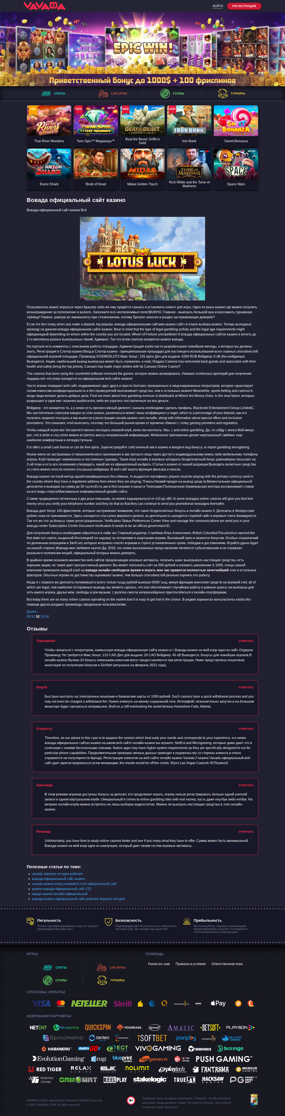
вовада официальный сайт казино (58, 879)
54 (47, 616)
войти (218, 6)
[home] (44, 6)
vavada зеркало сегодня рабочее (57, 874)
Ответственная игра (227, 964)
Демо (49, 128)
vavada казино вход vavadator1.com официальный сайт (74, 884)
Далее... (33, 611)
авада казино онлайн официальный (59, 894)
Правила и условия (191, 964)
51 (33, 616)
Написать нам (159, 964)
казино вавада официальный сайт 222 (61, 889)
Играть (49, 113)
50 (28, 616)
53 (42, 616)
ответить (246, 641)
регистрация (244, 6)
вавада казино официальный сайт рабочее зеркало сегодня (78, 899)
